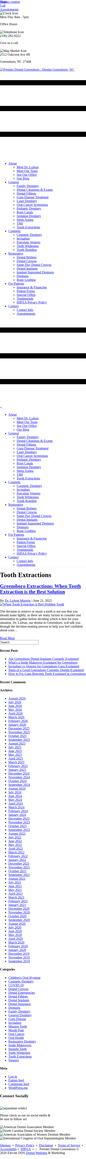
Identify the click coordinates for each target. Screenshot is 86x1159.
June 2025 (15, 751)
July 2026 (14, 702)
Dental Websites (36, 1153)
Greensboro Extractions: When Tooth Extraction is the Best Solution (40, 588)
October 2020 (17, 916)
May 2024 (15, 800)
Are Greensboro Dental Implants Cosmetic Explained (43, 659)
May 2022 (15, 845)
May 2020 (15, 935)
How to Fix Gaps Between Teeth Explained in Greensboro (47, 674)
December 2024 (18, 773)
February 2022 (18, 856)
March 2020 (16, 942)
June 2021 (15, 886)
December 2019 (18, 953)
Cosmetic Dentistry (21, 981)
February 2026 (18, 721)
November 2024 (19, 777)
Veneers (13, 1060)
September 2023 (19, 830)
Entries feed (16, 1080)
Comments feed (18, 1084)
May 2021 (15, 890)
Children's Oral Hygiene (24, 977)
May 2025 (15, 754)
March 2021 (16, 897)
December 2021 (18, 863)
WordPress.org (18, 1088)
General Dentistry (20, 1015)
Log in (12, 1076)
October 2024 (17, 781)
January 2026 (17, 724)
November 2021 (19, 867)
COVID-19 (16, 985)
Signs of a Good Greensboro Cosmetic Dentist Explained (46, 670)
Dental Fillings (18, 996)
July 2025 (14, 747)
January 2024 (17, 815)
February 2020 (18, 946)
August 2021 (16, 878)
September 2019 (19, 961)
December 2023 (18, 818)
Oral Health (16, 1037)
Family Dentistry (19, 1011)
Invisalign (14, 1022)
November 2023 (19, 822)
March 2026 (16, 717)
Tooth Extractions (20, 1056)
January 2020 (17, 950)
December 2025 (18, 728)
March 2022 (16, 852)
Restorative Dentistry (22, 1041)
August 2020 (16, 923)
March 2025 (16, 762)
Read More (7, 638)
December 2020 (18, 908)
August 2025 (16, 743)
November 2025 (19, 732)
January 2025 (17, 769)
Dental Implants (18, 1000)
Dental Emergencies (21, 992)
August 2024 (16, 788)
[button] (3, 2)
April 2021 (15, 893)
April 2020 (15, 938)
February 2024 (18, 811)
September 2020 (19, 920)
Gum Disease (17, 1019)
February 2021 (18, 901)
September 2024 (19, 785)
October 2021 (17, 871)
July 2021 (14, 882)
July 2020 (14, 927)
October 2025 (17, 736)
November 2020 (19, 912)
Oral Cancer (16, 1034)
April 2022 (15, 848)
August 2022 (16, 833)
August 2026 (16, 698)
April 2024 (15, 803)
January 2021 (17, 905)
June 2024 (15, 796)
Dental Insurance (19, 1004)
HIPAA (26, 1149)
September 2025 (19, 739)
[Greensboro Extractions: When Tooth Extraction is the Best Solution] (32, 604)
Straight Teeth (17, 1049)
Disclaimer (46, 1145)
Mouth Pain (16, 1030)
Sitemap (5, 1145)
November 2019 (19, 957)
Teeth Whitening (19, 1053)
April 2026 (15, 713)
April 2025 (15, 758)
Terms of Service (69, 1145)
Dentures (14, 1007)
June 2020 (15, 931)
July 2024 (14, 792)
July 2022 (14, 837)
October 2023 (17, 826)
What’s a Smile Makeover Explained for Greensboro (42, 662)
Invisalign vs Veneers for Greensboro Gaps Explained (43, 666)
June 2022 (15, 841)
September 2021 (19, 875)
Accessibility (8, 1149)
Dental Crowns (18, 989)
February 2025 (18, 766)
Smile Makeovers (19, 1045)
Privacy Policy (24, 1145)
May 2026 (15, 709)
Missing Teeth (17, 1026)
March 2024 (16, 807)
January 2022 (17, 860)
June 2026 (15, 706)
